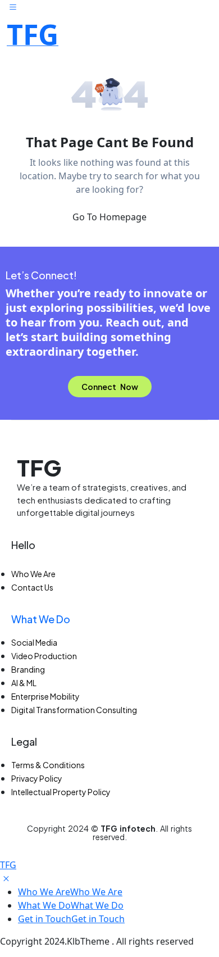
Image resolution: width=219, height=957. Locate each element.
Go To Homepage (109, 217)
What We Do (40, 619)
